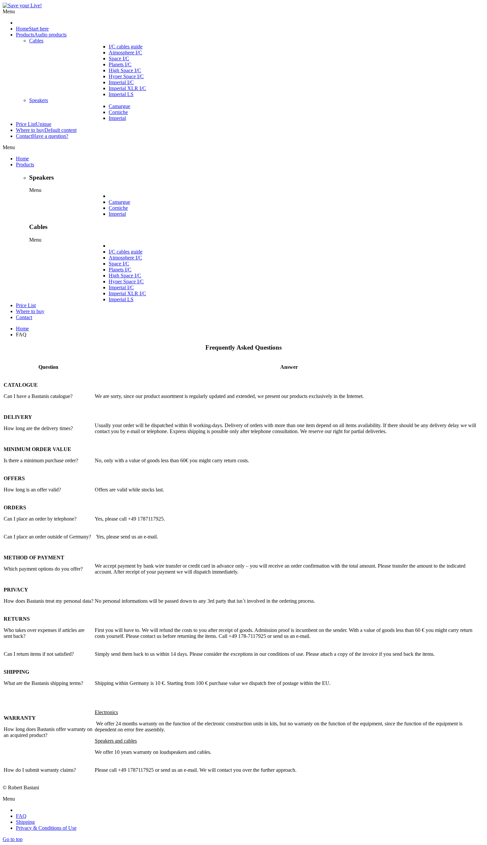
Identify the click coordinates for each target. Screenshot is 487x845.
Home (22, 328)
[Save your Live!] (22, 5)
